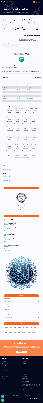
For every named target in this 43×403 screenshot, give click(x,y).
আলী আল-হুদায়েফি (9, 142)
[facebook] (40, 398)
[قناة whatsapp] (2, 400)
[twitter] (38, 398)
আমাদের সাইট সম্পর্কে (25, 365)
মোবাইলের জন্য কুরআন (5, 376)
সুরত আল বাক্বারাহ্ (5, 85)
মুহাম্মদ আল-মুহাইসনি (25, 148)
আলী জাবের (17, 142)
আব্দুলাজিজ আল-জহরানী (17, 135)
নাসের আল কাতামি (33, 155)
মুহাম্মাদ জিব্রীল (33, 148)
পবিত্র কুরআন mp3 (5, 367)
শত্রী (9, 128)
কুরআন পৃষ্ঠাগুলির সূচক (25, 378)
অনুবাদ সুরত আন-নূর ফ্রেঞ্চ (6, 176)
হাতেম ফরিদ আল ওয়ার (9, 121)
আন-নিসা (15, 327)
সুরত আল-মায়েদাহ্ (5, 87)
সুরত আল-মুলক (18, 101)
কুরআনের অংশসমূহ (24, 376)
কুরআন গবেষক (4, 361)
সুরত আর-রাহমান (18, 98)
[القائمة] (2, 2)
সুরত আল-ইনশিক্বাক (5, 103)
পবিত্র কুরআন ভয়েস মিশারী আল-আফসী (7, 50)
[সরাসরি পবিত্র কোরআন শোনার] (23, 209)
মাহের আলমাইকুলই (9, 148)
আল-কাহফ (35, 327)
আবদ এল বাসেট (25, 128)
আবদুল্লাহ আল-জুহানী (33, 135)
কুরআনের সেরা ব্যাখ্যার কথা (5, 375)
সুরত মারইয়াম (29, 89)
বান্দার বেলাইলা (25, 114)
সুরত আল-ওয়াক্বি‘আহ (30, 98)
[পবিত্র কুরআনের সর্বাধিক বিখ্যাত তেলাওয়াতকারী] (25, 209)
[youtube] (30, 398)
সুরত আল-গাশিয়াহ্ (29, 103)
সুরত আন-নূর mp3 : (9, 108)
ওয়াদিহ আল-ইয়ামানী (17, 162)
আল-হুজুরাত (6, 332)
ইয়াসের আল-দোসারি (26, 162)
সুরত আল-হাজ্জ (5, 92)
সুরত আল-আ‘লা (18, 103)
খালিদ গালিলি (33, 114)
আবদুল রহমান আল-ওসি (33, 128)
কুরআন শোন (3, 378)
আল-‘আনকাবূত (29, 92)
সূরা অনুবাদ (4, 30)
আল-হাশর (29, 332)
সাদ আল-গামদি (25, 121)
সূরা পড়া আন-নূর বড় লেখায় (6, 172)
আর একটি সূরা (5, 25)
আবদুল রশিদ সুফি (9, 135)
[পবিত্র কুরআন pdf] (20, 209)
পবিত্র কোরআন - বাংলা (21, 351)
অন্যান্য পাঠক (5, 27)
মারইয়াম (6, 330)
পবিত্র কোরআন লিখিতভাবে (5, 363)
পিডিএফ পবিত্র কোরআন (5, 373)
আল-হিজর (31, 327)
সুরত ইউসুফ (17, 87)
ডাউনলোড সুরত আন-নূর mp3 (21, 63)
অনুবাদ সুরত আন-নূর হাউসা (6, 179)
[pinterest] (32, 398)
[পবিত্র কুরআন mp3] (18, 209)
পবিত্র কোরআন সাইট (21, 395)
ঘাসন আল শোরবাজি (25, 142)
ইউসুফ (23, 327)
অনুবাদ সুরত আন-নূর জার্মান (6, 180)
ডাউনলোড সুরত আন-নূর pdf (7, 171)
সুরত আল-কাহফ (18, 89)
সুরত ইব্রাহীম (29, 87)
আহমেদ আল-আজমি (9, 114)
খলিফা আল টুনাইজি (17, 121)
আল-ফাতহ (36, 330)
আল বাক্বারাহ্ (6, 327)
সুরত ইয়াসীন (17, 94)
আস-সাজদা (23, 330)
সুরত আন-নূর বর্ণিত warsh (6, 168)
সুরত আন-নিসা (29, 85)
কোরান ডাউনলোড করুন (16, 71)
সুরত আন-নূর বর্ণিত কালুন (6, 169)
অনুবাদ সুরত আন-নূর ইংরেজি (6, 175)
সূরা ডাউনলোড (5, 24)
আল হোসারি (17, 155)
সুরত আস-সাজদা (5, 94)
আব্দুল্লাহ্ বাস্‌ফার (25, 135)
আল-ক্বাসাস (13, 330)
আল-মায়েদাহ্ (19, 327)
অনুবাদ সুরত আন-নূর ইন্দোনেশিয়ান (7, 178)
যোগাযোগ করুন (24, 367)
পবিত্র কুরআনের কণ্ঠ (10, 12)
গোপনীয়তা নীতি (24, 361)
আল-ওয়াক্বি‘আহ (24, 332)
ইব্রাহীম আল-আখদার (17, 114)
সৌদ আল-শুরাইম (33, 121)
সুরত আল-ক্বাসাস (18, 92)
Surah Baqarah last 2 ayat (6, 365)
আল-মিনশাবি (9, 155)
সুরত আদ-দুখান (29, 94)
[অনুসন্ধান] (7, 188)
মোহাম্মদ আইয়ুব (17, 148)
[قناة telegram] (2, 396)
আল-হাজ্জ (9, 330)
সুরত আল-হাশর (5, 101)
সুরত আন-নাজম (5, 98)
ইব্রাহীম (27, 327)
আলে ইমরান (17, 85)
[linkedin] (34, 398)
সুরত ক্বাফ (28, 96)
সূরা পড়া (4, 28)
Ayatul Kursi (24, 373)
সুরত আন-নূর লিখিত (5, 167)
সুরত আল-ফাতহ (5, 96)
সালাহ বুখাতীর (17, 128)
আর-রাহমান (19, 332)
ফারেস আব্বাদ (33, 142)
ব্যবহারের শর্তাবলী (24, 363)
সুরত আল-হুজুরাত (18, 96)
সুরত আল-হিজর (5, 89)
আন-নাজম (14, 332)
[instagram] (36, 398)
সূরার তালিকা (37, 71)
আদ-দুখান (32, 330)
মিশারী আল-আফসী (17, 12)
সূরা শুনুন (4, 23)
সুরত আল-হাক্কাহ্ (29, 101)
